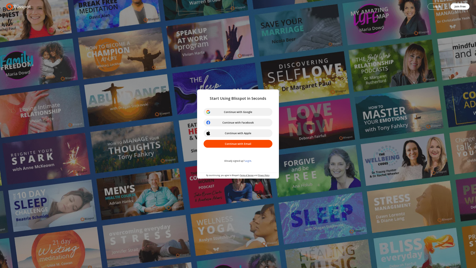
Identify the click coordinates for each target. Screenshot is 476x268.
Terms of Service (247, 175)
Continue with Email (238, 144)
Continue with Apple (238, 133)
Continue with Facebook (238, 122)
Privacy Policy (263, 175)
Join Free (460, 6)
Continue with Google (238, 112)
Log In (437, 6)
